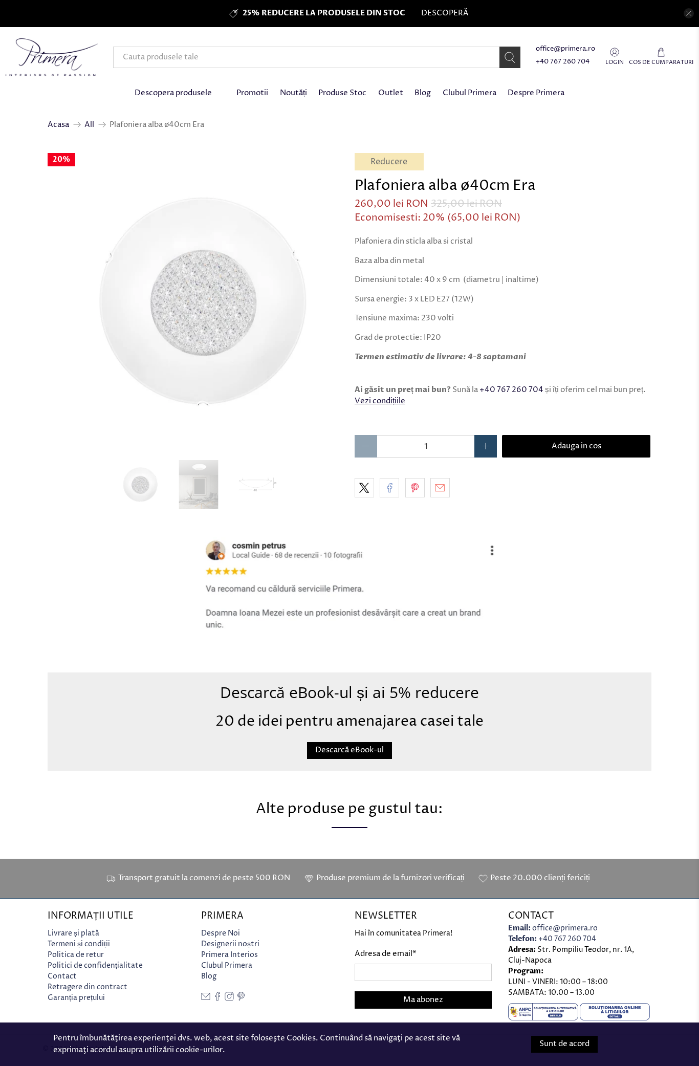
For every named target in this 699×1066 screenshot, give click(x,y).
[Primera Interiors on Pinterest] (241, 999)
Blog (422, 93)
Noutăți (293, 93)
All (89, 124)
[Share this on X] (364, 487)
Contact (62, 976)
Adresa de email (386, 953)
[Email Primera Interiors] (205, 999)
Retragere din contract (87, 987)
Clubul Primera (469, 93)
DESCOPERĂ (444, 13)
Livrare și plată (73, 933)
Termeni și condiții (79, 944)
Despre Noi (220, 933)
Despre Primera (536, 93)
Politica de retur (76, 955)
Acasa (58, 124)
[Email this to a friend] (440, 487)
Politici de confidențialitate (95, 965)
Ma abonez (423, 999)
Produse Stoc (342, 93)
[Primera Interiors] (52, 57)
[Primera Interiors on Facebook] (217, 999)
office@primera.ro (565, 49)
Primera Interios (229, 955)
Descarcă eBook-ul (349, 750)
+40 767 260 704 (562, 61)
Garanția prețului (76, 998)
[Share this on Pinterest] (415, 487)
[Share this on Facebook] (389, 487)
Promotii (252, 93)
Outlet (390, 93)
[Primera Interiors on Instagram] (229, 999)
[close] (689, 13)
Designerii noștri (230, 944)
